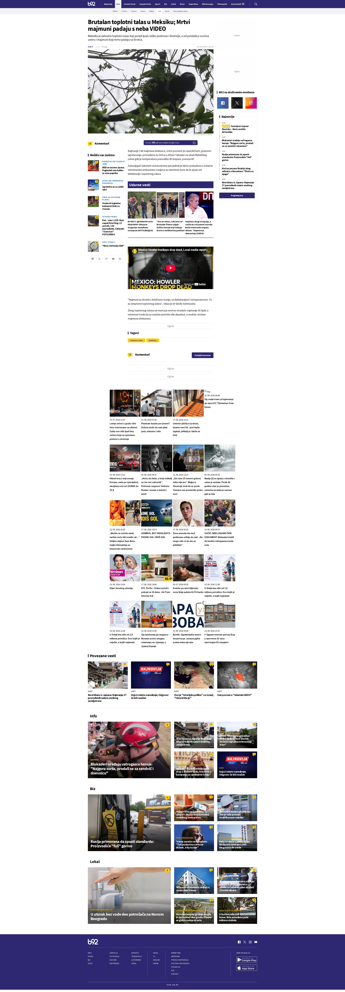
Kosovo (223, 732)
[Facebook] (223, 103)
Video (155, 953)
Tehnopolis (136, 956)
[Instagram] (251, 103)
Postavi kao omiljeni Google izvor (162, 142)
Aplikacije (175, 967)
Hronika (223, 877)
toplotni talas (137, 340)
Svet (90, 46)
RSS (172, 970)
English (156, 960)
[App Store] (246, 968)
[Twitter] (237, 103)
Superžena (114, 963)
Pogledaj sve (237, 195)
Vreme (156, 963)
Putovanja (114, 956)
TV (154, 956)
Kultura (113, 960)
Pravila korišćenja (180, 960)
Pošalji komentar (203, 355)
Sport (90, 956)
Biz (89, 960)
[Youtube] (255, 942)
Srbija (179, 808)
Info (90, 953)
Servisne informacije (102, 910)
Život (90, 963)
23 (96, 198)
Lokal (134, 963)
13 (254, 900)
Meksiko (153, 340)
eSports (135, 953)
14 (96, 217)
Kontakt (175, 974)
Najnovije (108, 4)
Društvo (180, 883)
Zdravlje (114, 953)
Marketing (176, 953)
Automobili (136, 960)
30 (96, 243)
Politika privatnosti (180, 963)
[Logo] (91, 4)
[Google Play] (246, 960)
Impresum (175, 956)
